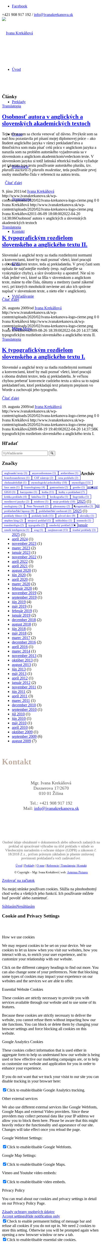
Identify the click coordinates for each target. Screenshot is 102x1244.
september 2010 (24, 709)
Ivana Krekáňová (40, 191)
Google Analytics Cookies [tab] (22, 1042)
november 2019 (24, 593)
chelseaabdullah (15, 482)
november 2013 (24, 656)
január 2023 (21, 552)
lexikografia (59, 496)
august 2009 (21, 741)
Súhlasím (9, 906)
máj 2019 (19, 606)
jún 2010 (19, 718)
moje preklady (64, 501)
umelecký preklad (62, 525)
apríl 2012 (20, 678)
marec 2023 (21, 548)
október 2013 (22, 660)
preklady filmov (15, 515)
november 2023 (24, 543)
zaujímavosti (58, 529)
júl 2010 (18, 714)
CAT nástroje (43, 477)
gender (79, 487)
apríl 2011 (19, 696)
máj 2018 (19, 633)
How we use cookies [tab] (18, 937)
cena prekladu (68, 477)
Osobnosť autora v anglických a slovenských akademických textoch (46, 120)
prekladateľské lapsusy (19, 510)
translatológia (14, 525)
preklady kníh (42, 515)
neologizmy (13, 506)
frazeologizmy (34, 487)
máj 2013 (19, 673)
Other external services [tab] (20, 1098)
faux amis (12, 487)
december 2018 (24, 620)
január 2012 (21, 682)
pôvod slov (66, 515)
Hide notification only (43, 1216)
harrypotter (28, 492)
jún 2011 (19, 691)
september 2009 (24, 736)
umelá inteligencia (16, 529)
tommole (84, 520)
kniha (48, 492)
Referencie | (54, 865)
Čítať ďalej (13, 183)
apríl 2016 (20, 647)
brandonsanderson (16, 477)
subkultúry (63, 520)
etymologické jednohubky (49, 482)
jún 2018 (19, 629)
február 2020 (22, 588)
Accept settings (14, 1216)
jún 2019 (19, 602)
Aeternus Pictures (77, 872)
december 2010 (24, 705)
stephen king (13, 520)
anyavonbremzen (44, 473)
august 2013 (21, 665)
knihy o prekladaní (72, 492)
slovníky (87, 515)
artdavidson (69, 473)
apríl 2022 (20, 561)
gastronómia (59, 487)
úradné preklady (84, 529)
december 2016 (24, 642)
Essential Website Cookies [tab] (22, 989)
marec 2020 (21, 584)
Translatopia (11, 106)
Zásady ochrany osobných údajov (28, 1212)
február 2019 (22, 611)
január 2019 (21, 615)
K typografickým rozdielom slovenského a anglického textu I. (43, 353)
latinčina (38, 496)
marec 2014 (21, 651)
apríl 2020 (20, 579)
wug (38, 529)
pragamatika (84, 506)
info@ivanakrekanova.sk (53, 14)
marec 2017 (21, 638)
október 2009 (22, 732)
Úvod (19, 865)
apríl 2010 (20, 727)
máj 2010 (19, 723)
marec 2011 (21, 700)
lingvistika (81, 496)
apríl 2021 (20, 566)
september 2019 (24, 597)
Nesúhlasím (25, 906)
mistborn (41, 501)
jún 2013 (19, 669)
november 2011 (24, 687)
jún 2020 (19, 575)
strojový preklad (39, 520)
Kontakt (82, 865)
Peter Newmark (38, 506)
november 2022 (24, 557)
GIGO (9, 492)
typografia (36, 525)
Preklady (29, 865)
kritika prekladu (15, 496)
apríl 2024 (20, 539)
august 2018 (21, 624)
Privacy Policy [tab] (13, 1190)
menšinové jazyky (16, 501)
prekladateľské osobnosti (55, 510)
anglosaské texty (15, 473)
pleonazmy (61, 506)
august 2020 (21, 570)
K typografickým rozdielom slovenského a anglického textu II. (44, 241)
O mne (41, 865)
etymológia (81, 482)
